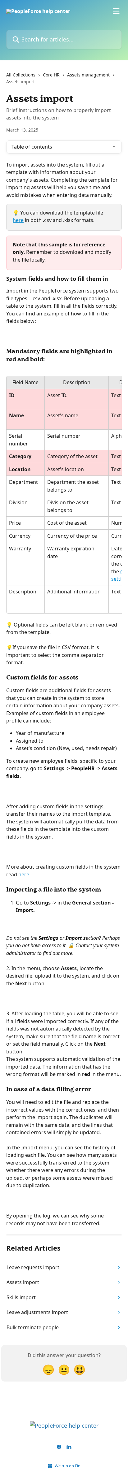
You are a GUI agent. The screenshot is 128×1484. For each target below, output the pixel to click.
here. (24, 874)
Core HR (51, 75)
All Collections (20, 75)
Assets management (88, 75)
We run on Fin (67, 1466)
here (18, 220)
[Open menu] (116, 11)
